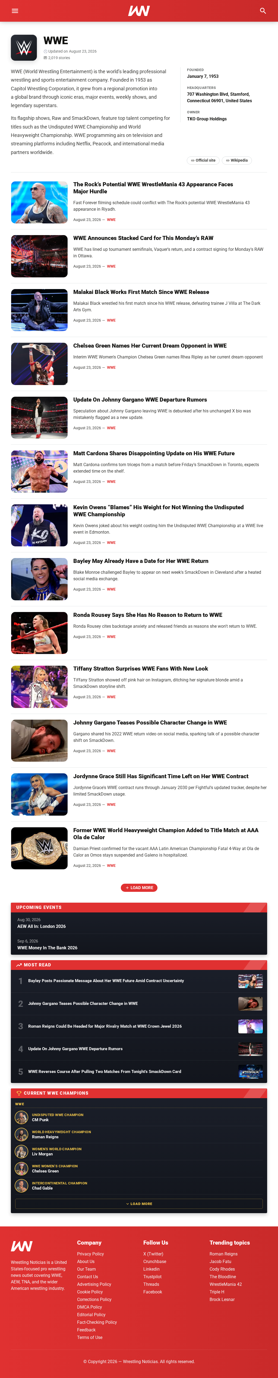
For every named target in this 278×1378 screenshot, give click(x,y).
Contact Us (87, 1276)
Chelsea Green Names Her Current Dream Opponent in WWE (150, 345)
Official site (206, 160)
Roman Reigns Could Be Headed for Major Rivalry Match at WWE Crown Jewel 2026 (105, 1026)
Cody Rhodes (222, 1269)
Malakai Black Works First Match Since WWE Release (141, 292)
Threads (151, 1284)
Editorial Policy (91, 1314)
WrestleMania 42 (226, 1284)
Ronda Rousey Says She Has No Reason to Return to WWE (147, 615)
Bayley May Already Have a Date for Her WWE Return (140, 561)
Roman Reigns (224, 1254)
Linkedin (151, 1269)
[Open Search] (263, 11)
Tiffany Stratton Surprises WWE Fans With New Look (140, 668)
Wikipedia (239, 160)
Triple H (217, 1291)
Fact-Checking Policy (97, 1322)
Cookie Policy (90, 1291)
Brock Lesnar (222, 1299)
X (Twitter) (153, 1254)
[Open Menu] (15, 11)
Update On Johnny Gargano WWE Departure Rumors (140, 399)
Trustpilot (152, 1276)
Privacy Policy (90, 1254)
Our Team (86, 1269)
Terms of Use (89, 1337)
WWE (111, 219)
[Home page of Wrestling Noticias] (139, 11)
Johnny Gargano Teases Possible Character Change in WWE (150, 722)
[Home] (22, 1247)
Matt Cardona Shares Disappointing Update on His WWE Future (154, 453)
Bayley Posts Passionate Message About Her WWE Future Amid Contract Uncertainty (106, 980)
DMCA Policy (89, 1307)
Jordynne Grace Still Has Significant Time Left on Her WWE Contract (160, 776)
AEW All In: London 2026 (41, 926)
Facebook (152, 1291)
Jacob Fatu (220, 1261)
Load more (142, 887)
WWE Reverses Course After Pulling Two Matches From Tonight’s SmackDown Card (104, 1071)
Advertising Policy (94, 1284)
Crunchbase (154, 1261)
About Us (85, 1261)
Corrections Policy (94, 1299)
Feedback (86, 1329)
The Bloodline (223, 1276)
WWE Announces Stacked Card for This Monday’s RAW (143, 238)
